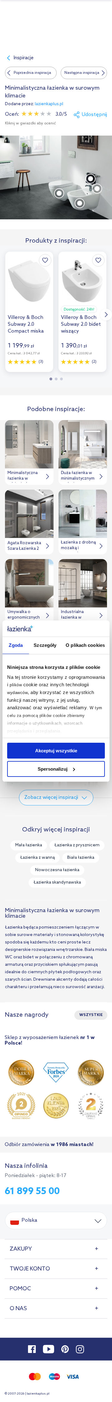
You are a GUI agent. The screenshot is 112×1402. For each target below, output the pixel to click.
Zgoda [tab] (16, 645)
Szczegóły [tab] (45, 645)
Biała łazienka (80, 857)
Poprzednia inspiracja (32, 73)
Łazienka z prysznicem (77, 845)
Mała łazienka (28, 845)
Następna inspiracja (81, 73)
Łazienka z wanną (37, 857)
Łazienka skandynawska (57, 882)
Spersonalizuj (53, 769)
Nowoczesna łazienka (57, 870)
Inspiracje (24, 58)
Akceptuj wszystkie (56, 750)
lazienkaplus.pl (49, 104)
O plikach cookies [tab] (85, 645)
